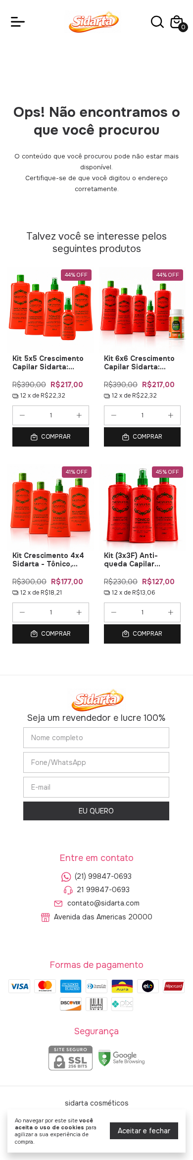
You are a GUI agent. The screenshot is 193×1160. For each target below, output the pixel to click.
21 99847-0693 (103, 889)
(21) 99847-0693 (103, 876)
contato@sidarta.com (103, 903)
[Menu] (19, 21)
